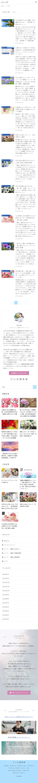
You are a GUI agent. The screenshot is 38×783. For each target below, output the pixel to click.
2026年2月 (5, 574)
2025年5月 (5, 611)
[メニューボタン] (36, 2)
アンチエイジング (9, 545)
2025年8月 (5, 599)
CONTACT (25, 770)
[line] (23, 379)
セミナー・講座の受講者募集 (12, 553)
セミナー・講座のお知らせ (12, 549)
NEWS (17, 768)
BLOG (23, 768)
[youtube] (26, 379)
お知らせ (6, 541)
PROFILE (30, 765)
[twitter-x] (14, 379)
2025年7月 (5, 603)
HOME (6, 765)
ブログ (6, 561)
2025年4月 (5, 615)
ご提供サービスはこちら (19, 373)
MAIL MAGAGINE (14, 770)
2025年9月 (5, 595)
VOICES (11, 768)
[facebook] (11, 379)
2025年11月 (5, 586)
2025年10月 (6, 591)
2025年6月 (5, 607)
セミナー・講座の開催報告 (12, 557)
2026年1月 (5, 578)
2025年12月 (6, 582)
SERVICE (13, 765)
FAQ (27, 768)
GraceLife (4, 2)
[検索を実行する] (34, 387)
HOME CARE (21, 765)
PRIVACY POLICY (19, 773)
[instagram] (17, 379)
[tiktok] (20, 379)
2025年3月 (5, 619)
